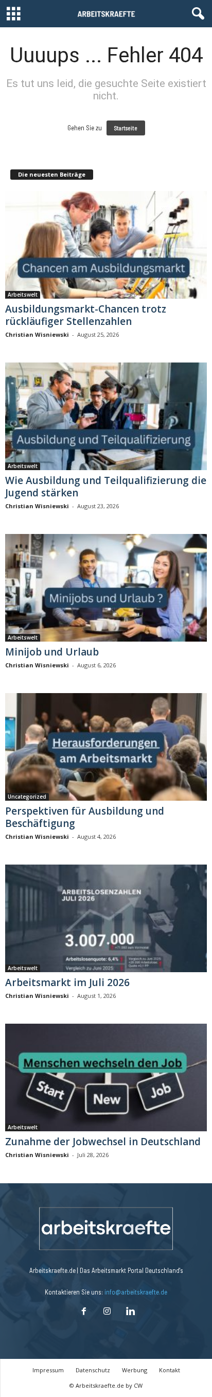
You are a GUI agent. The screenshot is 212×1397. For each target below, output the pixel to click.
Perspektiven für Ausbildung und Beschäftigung (84, 817)
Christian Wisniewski (37, 334)
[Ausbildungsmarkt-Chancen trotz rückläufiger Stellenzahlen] (106, 245)
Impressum (48, 1370)
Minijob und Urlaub (52, 652)
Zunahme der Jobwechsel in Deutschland (103, 1141)
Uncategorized (27, 796)
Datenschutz (93, 1370)
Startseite (125, 128)
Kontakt (169, 1370)
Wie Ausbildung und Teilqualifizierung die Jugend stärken (105, 486)
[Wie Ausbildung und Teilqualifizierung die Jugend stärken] (106, 416)
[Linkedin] (129, 1312)
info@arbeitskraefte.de (135, 1292)
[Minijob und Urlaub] (106, 588)
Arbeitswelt (23, 294)
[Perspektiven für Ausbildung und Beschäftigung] (106, 747)
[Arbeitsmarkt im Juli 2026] (106, 918)
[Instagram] (106, 1312)
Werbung (134, 1370)
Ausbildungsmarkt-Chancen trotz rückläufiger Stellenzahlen (85, 315)
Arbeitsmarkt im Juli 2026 (67, 982)
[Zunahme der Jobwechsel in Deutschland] (106, 1077)
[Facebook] (83, 1312)
